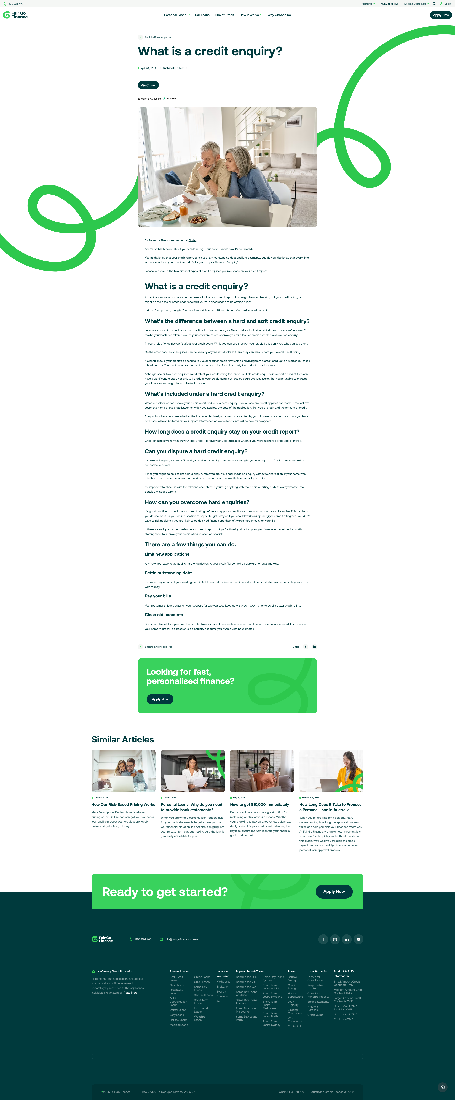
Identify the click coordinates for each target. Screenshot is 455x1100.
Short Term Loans (201, 1002)
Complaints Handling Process (318, 995)
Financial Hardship (313, 1008)
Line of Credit (224, 15)
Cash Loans (177, 985)
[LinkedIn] (347, 939)
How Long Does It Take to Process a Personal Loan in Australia (330, 807)
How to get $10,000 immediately (259, 804)
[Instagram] (335, 939)
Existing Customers (415, 3)
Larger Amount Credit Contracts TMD (347, 1000)
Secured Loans (203, 995)
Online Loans (202, 977)
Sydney (221, 991)
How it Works (249, 15)
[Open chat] (442, 1087)
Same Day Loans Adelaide (246, 993)
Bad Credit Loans (176, 978)
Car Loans (202, 15)
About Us (367, 3)
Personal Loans (175, 15)
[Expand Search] (434, 3)
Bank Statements (318, 1001)
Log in (448, 3)
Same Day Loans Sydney (273, 978)
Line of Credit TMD (346, 1014)
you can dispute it (261, 460)
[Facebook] (323, 939)
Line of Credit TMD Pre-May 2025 (346, 1008)
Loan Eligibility (293, 1003)
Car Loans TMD (344, 1019)
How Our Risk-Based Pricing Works (123, 804)
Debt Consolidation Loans (178, 1002)
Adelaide (222, 996)
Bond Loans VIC (246, 982)
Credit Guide (315, 1015)
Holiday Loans (178, 1020)
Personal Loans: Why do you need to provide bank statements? (191, 807)
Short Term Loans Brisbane (272, 995)
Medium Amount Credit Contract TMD (348, 991)
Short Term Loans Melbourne (270, 1005)
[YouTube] (358, 939)
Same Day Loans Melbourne (246, 1010)
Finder (192, 240)
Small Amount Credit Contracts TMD (347, 983)
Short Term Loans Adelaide (272, 987)
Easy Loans (177, 1015)
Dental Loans (178, 1010)
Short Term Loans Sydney (271, 1023)
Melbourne (223, 981)
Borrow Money (292, 978)
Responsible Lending (315, 987)
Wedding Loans (199, 1018)
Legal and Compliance (315, 978)
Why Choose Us (279, 15)
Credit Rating (292, 987)
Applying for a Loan (173, 68)
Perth (220, 1001)
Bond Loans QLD (246, 977)
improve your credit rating (181, 534)
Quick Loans (202, 982)
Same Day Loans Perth (246, 1018)
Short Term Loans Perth (270, 1015)
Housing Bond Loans (295, 995)
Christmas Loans (176, 992)
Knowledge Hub (390, 3)
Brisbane (222, 986)
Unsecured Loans (201, 1010)
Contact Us (295, 1026)
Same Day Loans (200, 988)
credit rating (195, 249)
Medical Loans (179, 1025)
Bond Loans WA (246, 987)
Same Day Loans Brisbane (246, 1002)
